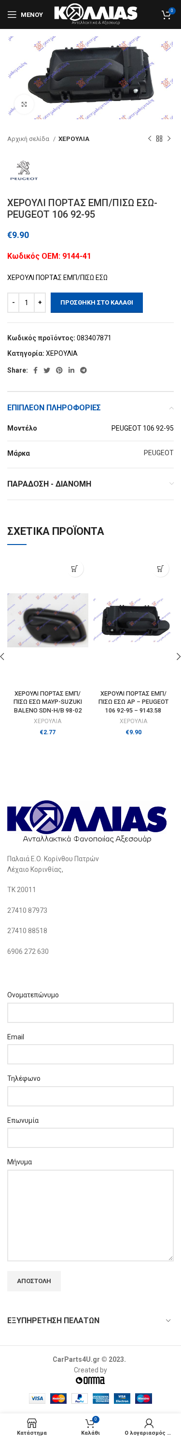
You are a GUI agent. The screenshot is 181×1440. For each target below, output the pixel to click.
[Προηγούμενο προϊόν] (149, 139)
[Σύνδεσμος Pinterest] (59, 370)
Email (15, 1037)
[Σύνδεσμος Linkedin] (71, 370)
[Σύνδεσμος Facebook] (35, 370)
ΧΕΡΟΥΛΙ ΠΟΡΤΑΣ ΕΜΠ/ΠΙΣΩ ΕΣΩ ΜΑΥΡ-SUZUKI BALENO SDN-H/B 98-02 (48, 702)
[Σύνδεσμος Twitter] (47, 370)
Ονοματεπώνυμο (33, 995)
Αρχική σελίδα (29, 138)
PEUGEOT (159, 453)
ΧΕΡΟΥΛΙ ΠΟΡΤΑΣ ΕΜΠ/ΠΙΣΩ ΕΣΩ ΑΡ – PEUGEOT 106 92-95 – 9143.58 (133, 702)
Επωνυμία (23, 1120)
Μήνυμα (19, 1162)
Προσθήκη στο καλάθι (96, 302)
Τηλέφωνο (24, 1078)
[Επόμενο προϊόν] (169, 139)
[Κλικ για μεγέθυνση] (24, 104)
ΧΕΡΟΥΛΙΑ (73, 138)
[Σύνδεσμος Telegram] (83, 370)
